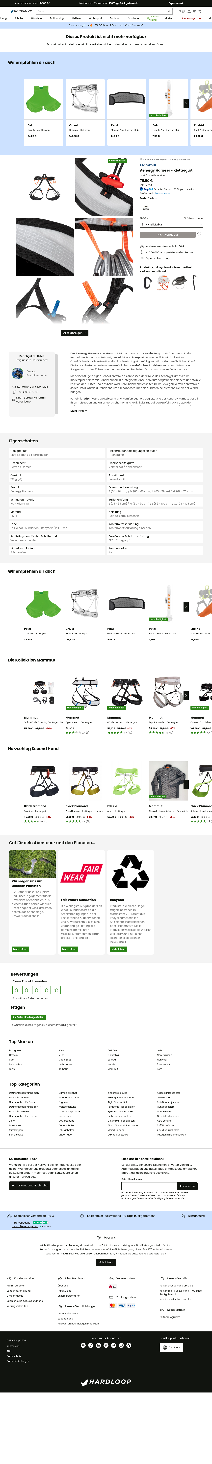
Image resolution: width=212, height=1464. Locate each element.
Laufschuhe (65, 1116)
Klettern (76, 18)
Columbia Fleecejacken (121, 1121)
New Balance (164, 1055)
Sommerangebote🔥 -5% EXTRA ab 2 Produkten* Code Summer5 (106, 25)
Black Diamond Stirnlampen (123, 1125)
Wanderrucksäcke (68, 1098)
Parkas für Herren (19, 1111)
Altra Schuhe (164, 1121)
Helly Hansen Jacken (120, 1116)
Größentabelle (193, 218)
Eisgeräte (63, 1102)
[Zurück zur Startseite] (142, 159)
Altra (61, 1050)
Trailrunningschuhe (69, 1111)
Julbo (160, 1050)
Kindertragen (65, 1135)
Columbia (113, 1055)
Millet (61, 1055)
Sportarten (134, 18)
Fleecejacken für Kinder (121, 1098)
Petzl (159, 1069)
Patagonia (15, 1050)
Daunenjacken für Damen (24, 1093)
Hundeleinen (164, 1111)
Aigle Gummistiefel (118, 1102)
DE (180, 11)
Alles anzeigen (72, 333)
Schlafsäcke (16, 1135)
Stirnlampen (16, 1130)
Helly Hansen (65, 1064)
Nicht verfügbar (168, 234)
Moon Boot (64, 1060)
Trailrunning (57, 18)
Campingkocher (67, 1093)
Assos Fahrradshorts (168, 1093)
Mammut (148, 165)
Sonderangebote (191, 18)
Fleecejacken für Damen (23, 1102)
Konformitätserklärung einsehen (130, 528)
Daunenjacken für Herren (23, 1107)
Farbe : (148, 198)
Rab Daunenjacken (168, 1102)
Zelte (12, 1121)
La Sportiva (15, 1064)
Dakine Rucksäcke (118, 1135)
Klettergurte (161, 159)
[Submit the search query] (169, 12)
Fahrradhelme (66, 1130)
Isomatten (15, 1125)
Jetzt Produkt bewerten (152, 175)
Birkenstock (163, 1064)
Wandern (36, 18)
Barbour (63, 1069)
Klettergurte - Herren (180, 159)
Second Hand (153, 18)
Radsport (115, 18)
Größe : (145, 218)
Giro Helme (163, 1098)
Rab (11, 1060)
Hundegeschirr (165, 1107)
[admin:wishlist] (199, 234)
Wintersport (95, 18)
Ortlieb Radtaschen (168, 1116)
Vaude (111, 1064)
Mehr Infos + (78, 410)
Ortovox (13, 1055)
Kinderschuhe (66, 1125)
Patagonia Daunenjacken (171, 1135)
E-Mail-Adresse (131, 1179)
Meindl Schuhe (116, 1130)
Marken (169, 18)
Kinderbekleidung (117, 1093)
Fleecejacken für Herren (23, 1116)
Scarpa (112, 1060)
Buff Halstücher (166, 1125)
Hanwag (161, 1060)
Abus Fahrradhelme (168, 1130)
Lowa (12, 1069)
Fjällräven (113, 1050)
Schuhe (19, 18)
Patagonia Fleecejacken (121, 1107)
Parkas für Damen (19, 1098)
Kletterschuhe (66, 1121)
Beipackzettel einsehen (124, 516)
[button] (45, 187)
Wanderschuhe (67, 1107)
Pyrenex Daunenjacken (121, 1111)
